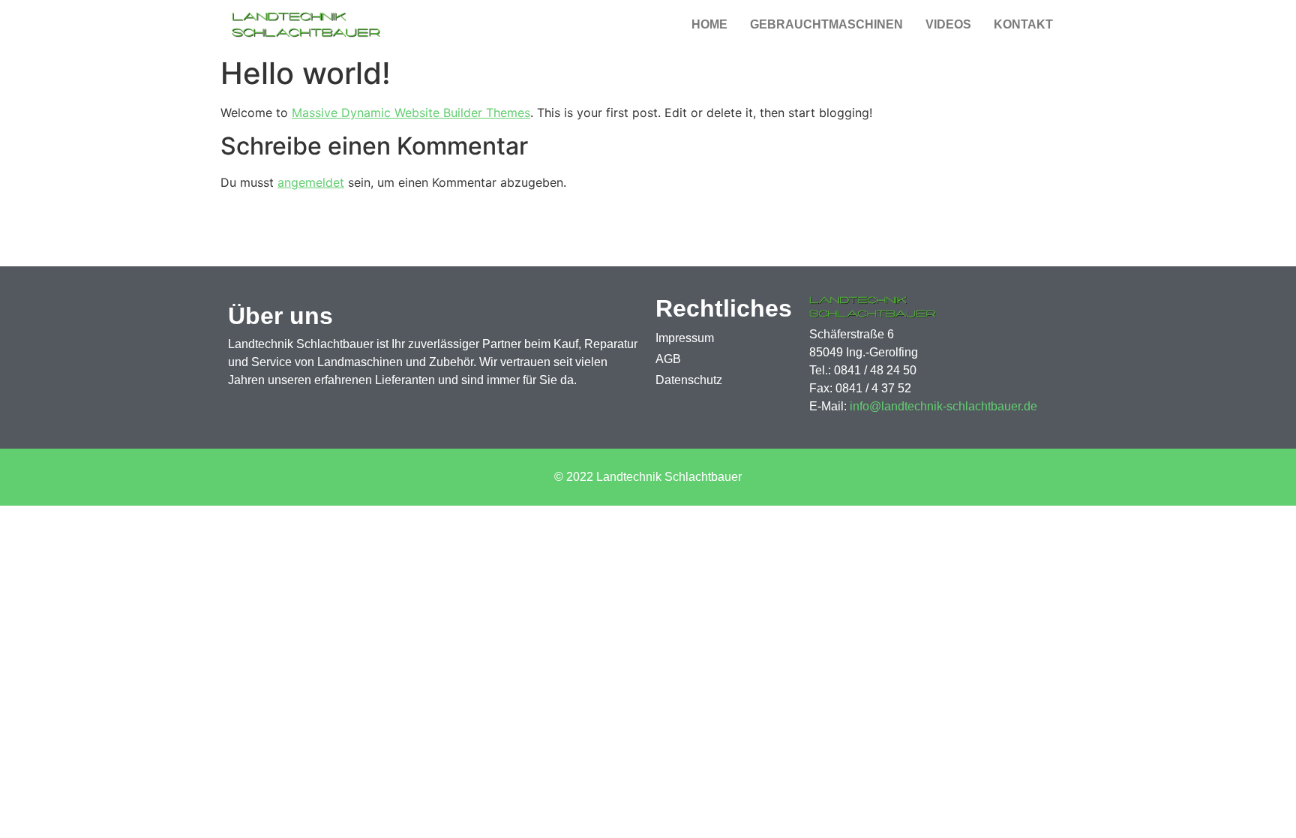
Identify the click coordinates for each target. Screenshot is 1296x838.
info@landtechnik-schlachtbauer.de (943, 406)
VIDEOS (948, 24)
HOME (710, 24)
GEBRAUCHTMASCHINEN (826, 24)
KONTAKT (1023, 24)
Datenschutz (689, 380)
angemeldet (311, 182)
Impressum (685, 338)
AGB (668, 359)
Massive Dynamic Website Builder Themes (411, 112)
